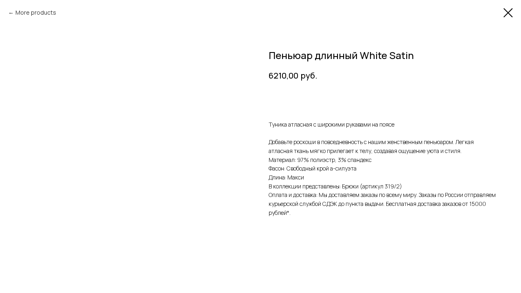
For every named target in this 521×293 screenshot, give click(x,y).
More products (35, 12)
